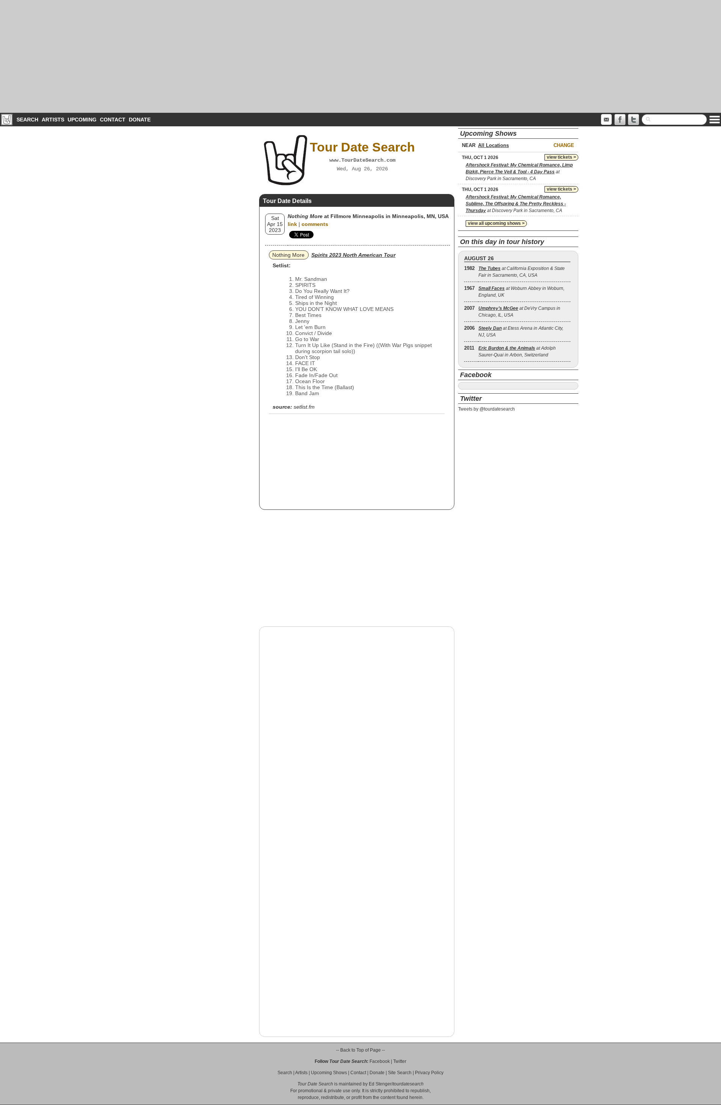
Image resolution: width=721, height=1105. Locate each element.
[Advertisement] (360, 56)
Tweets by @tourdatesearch (486, 409)
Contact (112, 120)
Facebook (380, 1061)
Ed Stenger (380, 1084)
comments (315, 224)
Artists (53, 120)
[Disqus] (356, 728)
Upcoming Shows (329, 1072)
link (292, 224)
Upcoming (82, 120)
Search (27, 120)
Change (564, 145)
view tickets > (561, 157)
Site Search (400, 1072)
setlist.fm (304, 407)
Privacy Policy (429, 1072)
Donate (140, 120)
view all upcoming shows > (496, 223)
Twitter (399, 1061)
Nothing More (288, 255)
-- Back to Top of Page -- (360, 1050)
